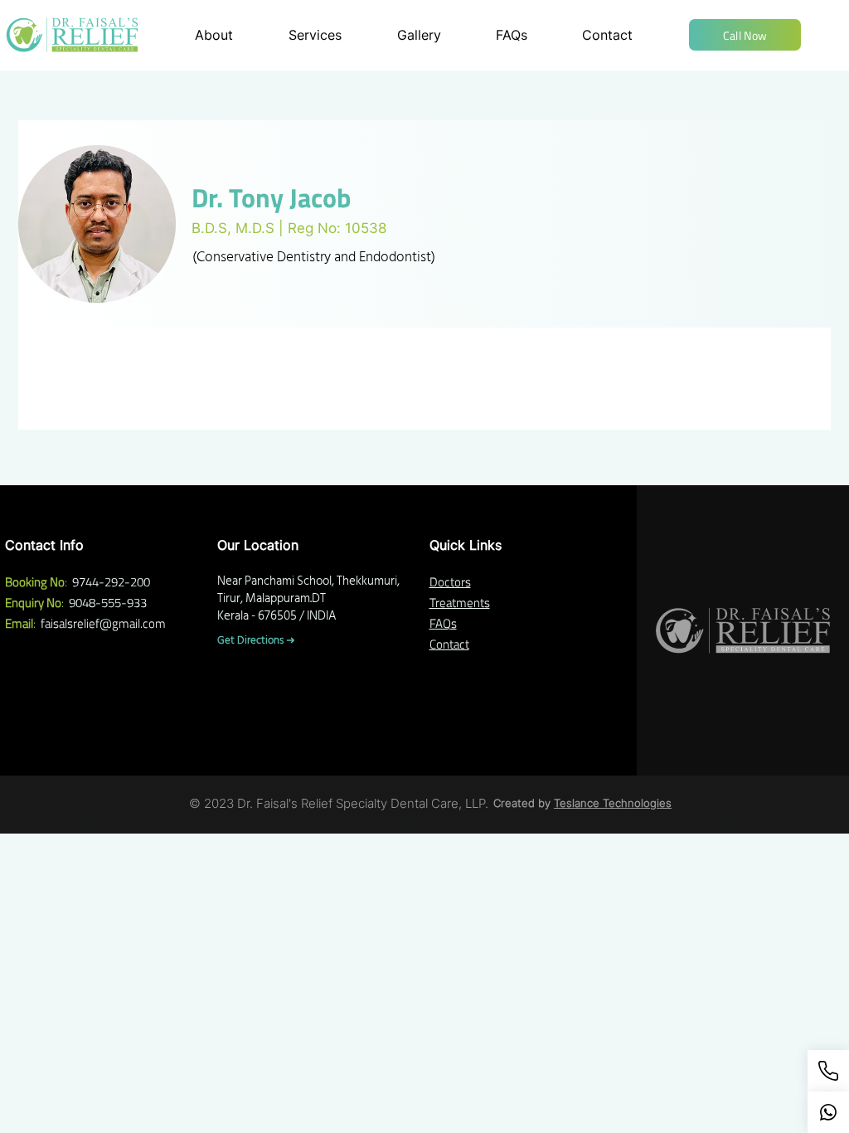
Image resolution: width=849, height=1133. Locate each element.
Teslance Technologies (613, 803)
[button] (745, 35)
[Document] (828, 1112)
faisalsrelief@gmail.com (103, 623)
